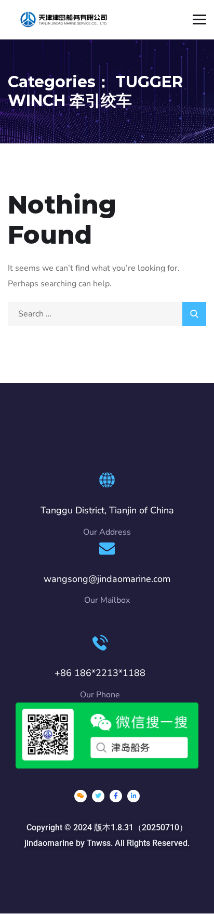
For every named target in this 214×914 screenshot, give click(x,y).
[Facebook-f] (116, 796)
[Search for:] (107, 314)
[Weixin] (80, 796)
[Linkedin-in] (133, 796)
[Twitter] (98, 796)
